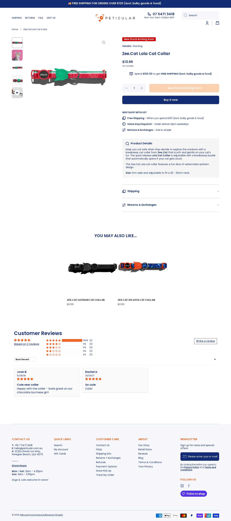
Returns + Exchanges (108, 457)
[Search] (184, 15)
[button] (217, 23)
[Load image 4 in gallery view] (17, 80)
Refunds (101, 462)
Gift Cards (60, 453)
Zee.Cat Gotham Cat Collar (86, 300)
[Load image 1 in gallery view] (17, 42)
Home (15, 29)
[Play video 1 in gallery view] (17, 92)
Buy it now (171, 100)
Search (58, 445)
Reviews (143, 453)
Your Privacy (145, 466)
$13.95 (70, 304)
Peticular (24, 514)
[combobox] (200, 15)
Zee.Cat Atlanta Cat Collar (136, 300)
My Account (61, 449)
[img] (47, 379)
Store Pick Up (103, 470)
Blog (140, 457)
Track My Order (105, 474)
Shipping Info (103, 453)
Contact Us (102, 445)
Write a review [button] (205, 341)
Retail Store (145, 449)
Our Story (143, 445)
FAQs (99, 449)
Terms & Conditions (150, 462)
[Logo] (115, 18)
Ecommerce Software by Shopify (46, 514)
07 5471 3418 (164, 14)
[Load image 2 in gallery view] (17, 55)
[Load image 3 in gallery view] (17, 67)
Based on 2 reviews (26, 344)
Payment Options (106, 466)
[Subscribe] (215, 456)
